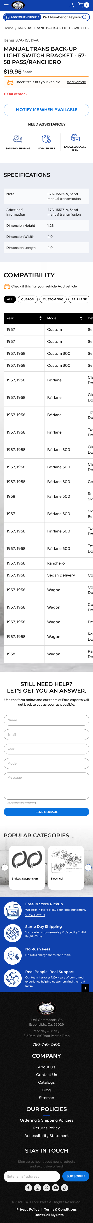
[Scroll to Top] (85, 988)
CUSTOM (28, 299)
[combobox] (65, 17)
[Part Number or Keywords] (84, 17)
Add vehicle (76, 82)
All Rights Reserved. (65, 1202)
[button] (22, 17)
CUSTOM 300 (53, 299)
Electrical (57, 878)
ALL (10, 299)
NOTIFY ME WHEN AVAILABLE (46, 109)
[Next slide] (88, 867)
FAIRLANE (79, 299)
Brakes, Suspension (25, 878)
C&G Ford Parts (36, 1202)
